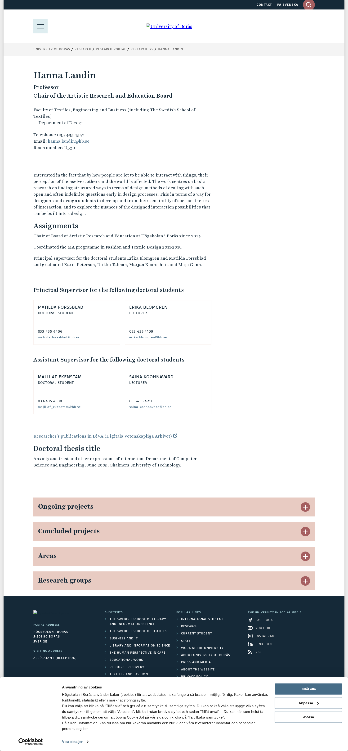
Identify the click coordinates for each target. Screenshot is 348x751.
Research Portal (111, 49)
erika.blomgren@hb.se (148, 337)
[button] (305, 507)
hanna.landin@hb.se (68, 141)
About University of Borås (205, 655)
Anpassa (306, 703)
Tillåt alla (308, 689)
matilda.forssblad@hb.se (58, 337)
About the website (198, 669)
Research (83, 49)
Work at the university (202, 648)
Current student (196, 633)
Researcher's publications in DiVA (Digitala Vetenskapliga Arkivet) (102, 436)
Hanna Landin (170, 49)
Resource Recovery (127, 667)
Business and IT (124, 638)
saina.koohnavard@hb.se (150, 407)
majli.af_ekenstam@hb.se (59, 407)
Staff (186, 641)
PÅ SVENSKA (287, 5)
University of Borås (51, 49)
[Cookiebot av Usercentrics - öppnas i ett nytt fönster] (30, 741)
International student (202, 619)
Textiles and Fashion (129, 674)
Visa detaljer (72, 742)
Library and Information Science (140, 645)
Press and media (196, 662)
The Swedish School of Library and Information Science (138, 622)
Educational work (126, 660)
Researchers (142, 49)
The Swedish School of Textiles (138, 631)
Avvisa (308, 717)
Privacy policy (194, 677)
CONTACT (264, 5)
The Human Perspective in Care (138, 653)
